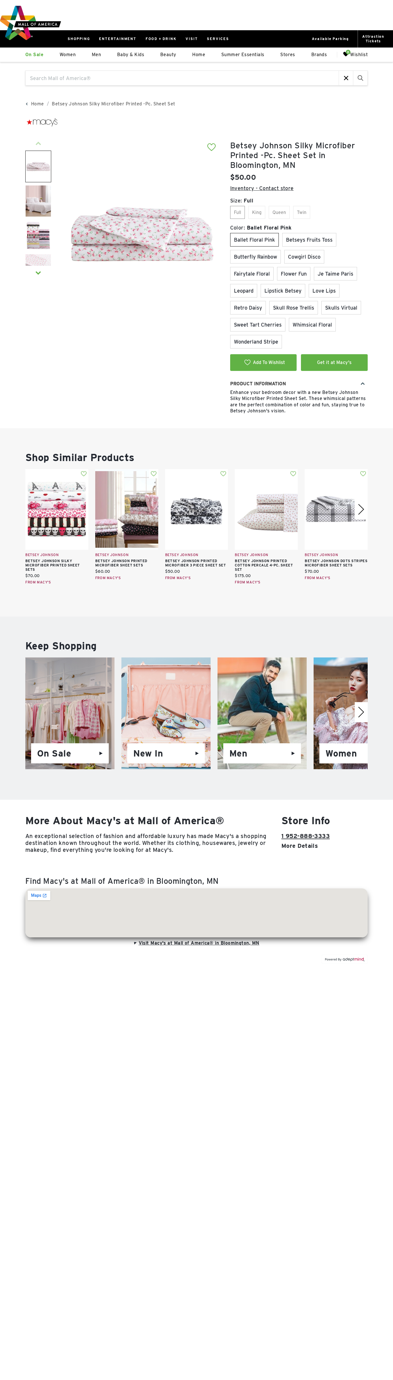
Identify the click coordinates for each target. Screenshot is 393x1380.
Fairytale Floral (252, 274)
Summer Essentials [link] (242, 54)
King (257, 212)
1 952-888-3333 (305, 836)
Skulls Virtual (341, 308)
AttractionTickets (373, 38)
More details (299, 845)
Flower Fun (294, 274)
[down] (38, 273)
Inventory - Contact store (262, 188)
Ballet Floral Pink (254, 240)
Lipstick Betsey (283, 291)
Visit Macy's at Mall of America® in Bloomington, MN (199, 943)
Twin (301, 212)
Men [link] (96, 54)
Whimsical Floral (312, 325)
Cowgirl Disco (304, 257)
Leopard (243, 291)
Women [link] (68, 54)
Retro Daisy (248, 308)
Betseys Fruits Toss (309, 240)
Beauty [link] (168, 54)
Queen (279, 212)
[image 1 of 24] (38, 166)
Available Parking (330, 39)
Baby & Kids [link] (130, 54)
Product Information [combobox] (258, 383)
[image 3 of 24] (38, 235)
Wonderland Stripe (256, 342)
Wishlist (359, 54)
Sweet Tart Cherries (258, 325)
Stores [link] (287, 54)
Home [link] (198, 54)
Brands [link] (319, 54)
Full (237, 212)
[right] (361, 509)
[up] (38, 143)
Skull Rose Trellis (293, 308)
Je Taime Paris (335, 274)
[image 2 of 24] (38, 201)
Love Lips (324, 291)
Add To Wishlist (269, 362)
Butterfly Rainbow (255, 257)
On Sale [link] (34, 54)
